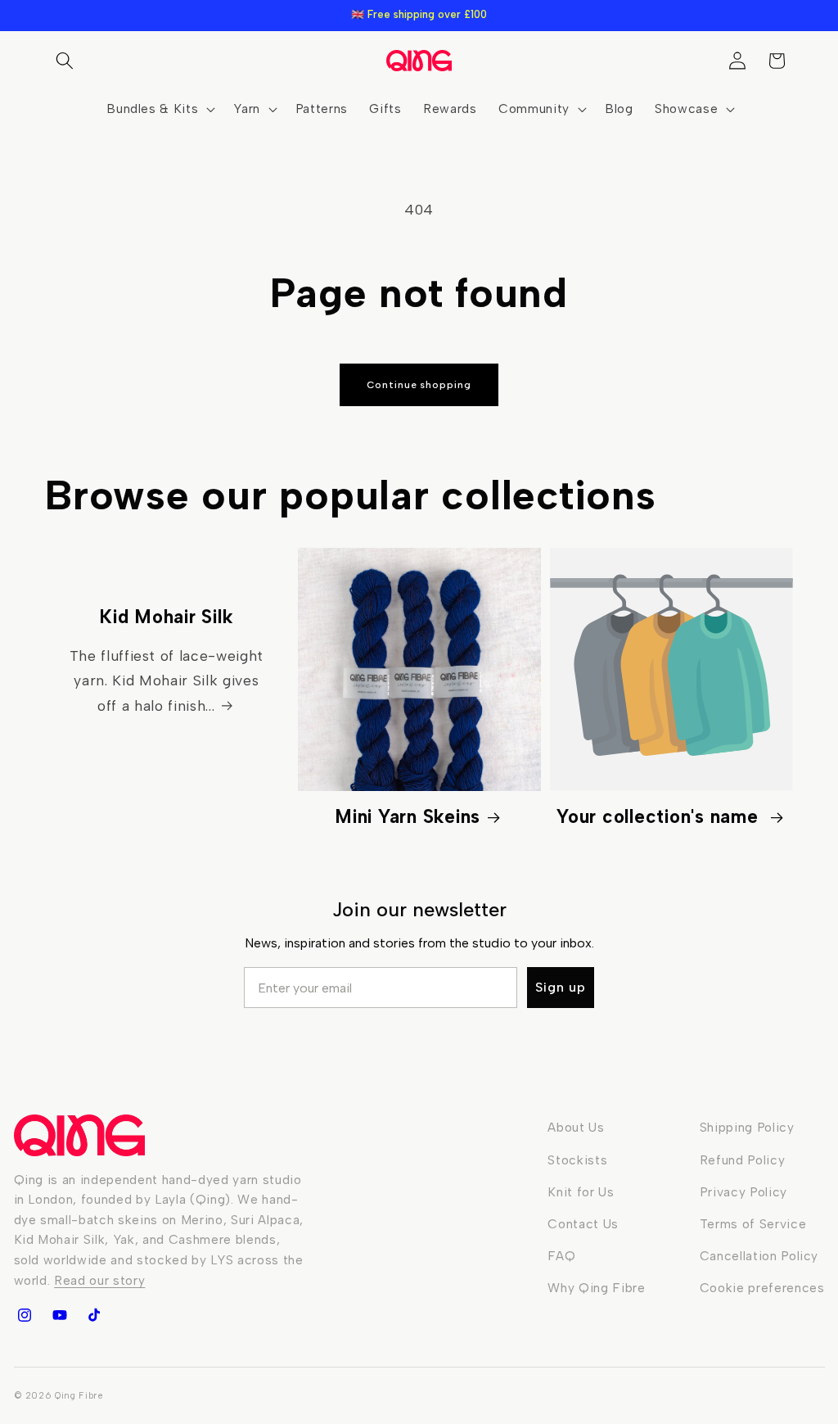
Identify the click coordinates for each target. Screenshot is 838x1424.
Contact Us (583, 1224)
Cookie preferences (762, 1287)
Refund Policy (743, 1160)
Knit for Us (580, 1192)
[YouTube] (59, 1315)
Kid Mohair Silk (166, 617)
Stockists (577, 1160)
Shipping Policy (747, 1127)
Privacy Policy (743, 1192)
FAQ (561, 1256)
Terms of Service (753, 1224)
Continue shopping (419, 385)
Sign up (560, 987)
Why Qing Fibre (596, 1287)
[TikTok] (94, 1315)
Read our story (99, 1280)
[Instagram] (24, 1315)
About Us (575, 1127)
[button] (64, 60)
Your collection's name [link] (660, 817)
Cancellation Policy (759, 1256)
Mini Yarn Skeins (407, 817)
